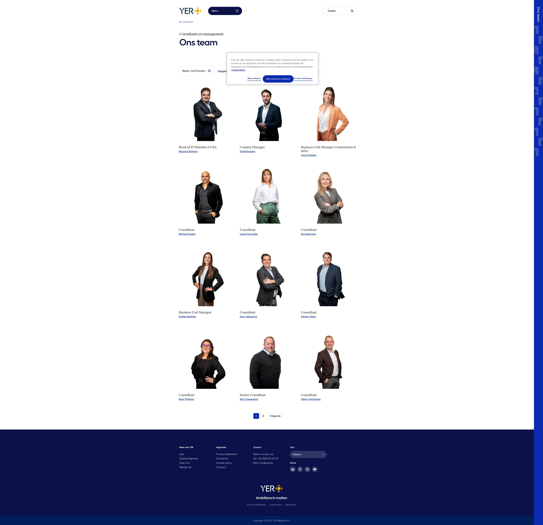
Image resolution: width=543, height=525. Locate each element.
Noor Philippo (186, 399)
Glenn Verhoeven (311, 399)
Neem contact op (263, 454)
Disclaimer (222, 458)
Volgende (275, 416)
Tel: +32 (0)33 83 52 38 (265, 458)
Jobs (181, 454)
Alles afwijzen (254, 78)
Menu (215, 10)
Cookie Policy (238, 70)
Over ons (184, 462)
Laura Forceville (249, 234)
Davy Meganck (248, 316)
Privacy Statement (226, 454)
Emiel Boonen (247, 151)
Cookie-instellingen (303, 78)
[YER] (271, 489)
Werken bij (185, 467)
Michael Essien (187, 234)
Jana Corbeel (308, 155)
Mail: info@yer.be (263, 462)
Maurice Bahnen (188, 151)
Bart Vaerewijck (249, 399)
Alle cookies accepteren (278, 79)
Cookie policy (224, 462)
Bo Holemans (308, 234)
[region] (272, 68)
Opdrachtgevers (188, 458)
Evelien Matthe (187, 316)
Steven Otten (308, 316)
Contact (221, 467)
